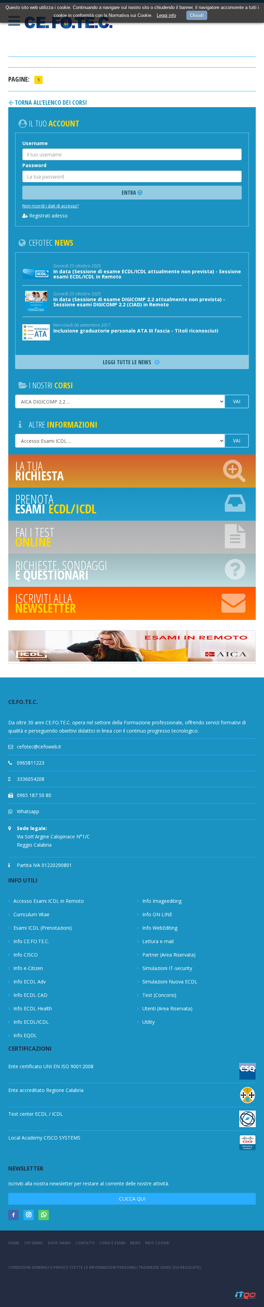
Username (35, 143)
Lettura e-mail (158, 941)
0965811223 (30, 762)
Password (34, 165)
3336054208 (30, 779)
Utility (148, 1022)
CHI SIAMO (33, 1242)
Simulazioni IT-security (167, 968)
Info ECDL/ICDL (31, 1022)
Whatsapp (28, 811)
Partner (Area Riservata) (169, 954)
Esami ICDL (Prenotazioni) (42, 928)
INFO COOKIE (157, 1242)
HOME (13, 1242)
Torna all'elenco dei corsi (50, 102)
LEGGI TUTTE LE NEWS (128, 362)
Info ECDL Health (32, 1008)
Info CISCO (25, 954)
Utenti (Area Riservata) (167, 1008)
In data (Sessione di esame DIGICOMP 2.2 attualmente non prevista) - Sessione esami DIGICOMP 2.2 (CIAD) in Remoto (139, 302)
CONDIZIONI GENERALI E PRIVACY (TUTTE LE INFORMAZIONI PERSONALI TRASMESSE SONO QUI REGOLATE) (104, 1267)
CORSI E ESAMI (112, 1242)
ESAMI (55, 504)
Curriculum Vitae (31, 914)
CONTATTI (85, 1242)
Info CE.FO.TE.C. (31, 941)
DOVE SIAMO (59, 1242)
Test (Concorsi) (159, 995)
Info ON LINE (157, 914)
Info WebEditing (159, 928)
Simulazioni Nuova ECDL (169, 981)
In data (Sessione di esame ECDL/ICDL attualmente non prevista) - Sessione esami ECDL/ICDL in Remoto (147, 274)
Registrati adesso (48, 215)
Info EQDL (25, 1035)
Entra (130, 192)
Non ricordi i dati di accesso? (50, 206)
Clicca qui (132, 1198)
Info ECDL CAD (30, 995)
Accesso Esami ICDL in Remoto (48, 901)
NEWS (135, 1242)
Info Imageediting (162, 901)
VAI (236, 401)
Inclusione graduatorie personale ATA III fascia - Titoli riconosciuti (135, 330)
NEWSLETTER (45, 603)
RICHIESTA (39, 471)
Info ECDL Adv (29, 981)
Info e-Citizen (28, 968)
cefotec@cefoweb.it (39, 746)
